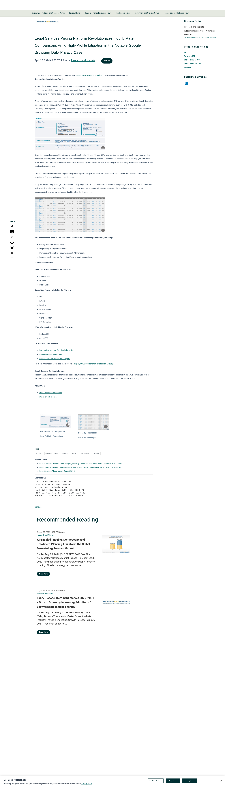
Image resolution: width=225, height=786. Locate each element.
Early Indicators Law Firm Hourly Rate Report (57, 350)
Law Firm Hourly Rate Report (51, 354)
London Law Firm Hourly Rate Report (54, 359)
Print (186, 52)
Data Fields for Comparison (50, 393)
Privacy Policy (86, 783)
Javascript (188, 67)
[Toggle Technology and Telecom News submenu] (192, 13)
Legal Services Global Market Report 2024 (57, 471)
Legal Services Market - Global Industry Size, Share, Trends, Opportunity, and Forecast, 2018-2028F (80, 467)
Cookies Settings (155, 781)
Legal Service (84, 453)
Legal (74, 453)
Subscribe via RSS (192, 60)
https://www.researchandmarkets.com (200, 37)
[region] (112, 781)
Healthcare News (123, 13)
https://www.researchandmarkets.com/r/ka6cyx (94, 364)
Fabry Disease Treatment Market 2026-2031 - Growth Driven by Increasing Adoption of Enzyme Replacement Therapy (65, 602)
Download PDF (190, 56)
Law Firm (65, 453)
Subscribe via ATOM (192, 63)
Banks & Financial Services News (98, 13)
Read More (43, 574)
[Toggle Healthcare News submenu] (132, 13)
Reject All (172, 781)
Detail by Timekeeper (48, 397)
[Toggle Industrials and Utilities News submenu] (161, 13)
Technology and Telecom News (176, 13)
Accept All (189, 781)
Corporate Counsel (51, 453)
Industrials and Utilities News (147, 13)
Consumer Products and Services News (48, 13)
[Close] (221, 780)
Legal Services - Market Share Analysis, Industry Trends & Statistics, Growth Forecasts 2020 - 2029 (80, 464)
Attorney (38, 453)
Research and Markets (83, 60)
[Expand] (103, 147)
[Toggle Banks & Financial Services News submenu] (113, 13)
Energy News (74, 13)
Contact (38, 507)
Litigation (96, 453)
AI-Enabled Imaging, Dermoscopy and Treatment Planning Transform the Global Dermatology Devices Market (63, 544)
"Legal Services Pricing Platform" (89, 75)
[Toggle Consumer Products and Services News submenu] (67, 13)
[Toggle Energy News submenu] (82, 13)
